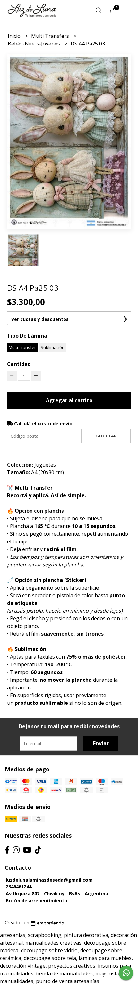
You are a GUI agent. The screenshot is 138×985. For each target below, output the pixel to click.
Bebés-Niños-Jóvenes (34, 43)
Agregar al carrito (69, 400)
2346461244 (18, 886)
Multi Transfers (50, 35)
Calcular (105, 436)
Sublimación (53, 347)
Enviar (101, 743)
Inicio (15, 35)
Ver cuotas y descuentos (40, 319)
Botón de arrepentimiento (36, 901)
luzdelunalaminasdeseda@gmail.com (49, 880)
